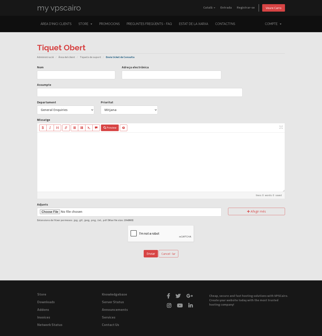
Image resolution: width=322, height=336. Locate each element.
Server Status (113, 302)
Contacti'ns (225, 24)
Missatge (43, 120)
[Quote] (96, 128)
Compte (272, 24)
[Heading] (57, 128)
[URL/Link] (66, 128)
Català (208, 7)
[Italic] (50, 128)
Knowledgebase (114, 294)
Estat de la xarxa (193, 24)
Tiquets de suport (90, 57)
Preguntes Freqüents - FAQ (149, 24)
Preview (111, 128)
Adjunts (42, 204)
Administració (45, 57)
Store (84, 24)
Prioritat (107, 102)
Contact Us (110, 324)
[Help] (123, 128)
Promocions (109, 24)
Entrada (226, 7)
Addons (43, 309)
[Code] (89, 128)
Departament (46, 102)
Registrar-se (246, 7)
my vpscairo (59, 7)
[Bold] (43, 128)
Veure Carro (273, 8)
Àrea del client (66, 57)
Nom (40, 67)
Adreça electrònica (135, 67)
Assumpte (44, 85)
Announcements (115, 309)
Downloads (46, 302)
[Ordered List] (81, 128)
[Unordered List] (74, 128)
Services (108, 317)
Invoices (43, 317)
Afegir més (258, 211)
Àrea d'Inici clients (56, 24)
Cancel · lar (168, 254)
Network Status (49, 324)
